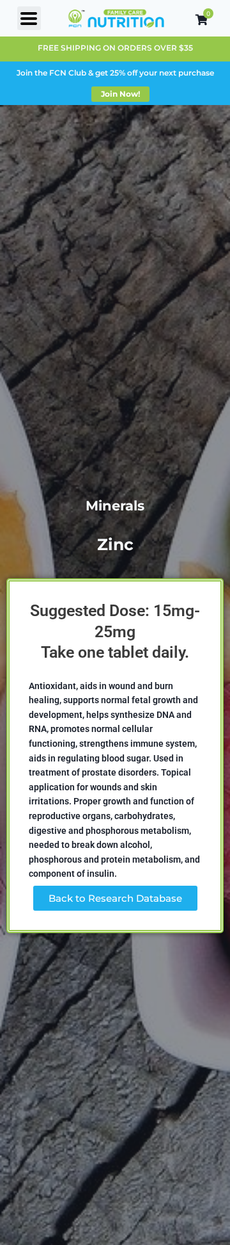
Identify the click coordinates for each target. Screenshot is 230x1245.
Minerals (115, 506)
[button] (29, 18)
